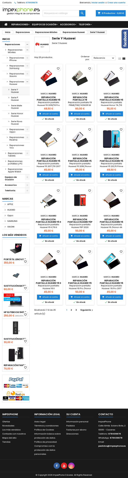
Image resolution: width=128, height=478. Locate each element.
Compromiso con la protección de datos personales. (44, 450)
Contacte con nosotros (14, 433)
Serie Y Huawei (15, 91)
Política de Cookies (44, 429)
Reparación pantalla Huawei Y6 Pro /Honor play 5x (80, 283)
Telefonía (84, 24)
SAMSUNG (12, 221)
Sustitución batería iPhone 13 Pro (16, 286)
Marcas (7, 199)
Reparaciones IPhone (17, 59)
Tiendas (6, 441)
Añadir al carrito (48, 113)
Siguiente (87, 309)
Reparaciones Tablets (15, 154)
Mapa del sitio (9, 437)
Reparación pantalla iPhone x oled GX (16, 365)
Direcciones (72, 433)
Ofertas (6, 421)
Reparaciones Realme (17, 138)
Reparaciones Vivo (17, 146)
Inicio (6, 39)
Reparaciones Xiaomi (17, 75)
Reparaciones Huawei (17, 83)
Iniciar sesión (98, 2)
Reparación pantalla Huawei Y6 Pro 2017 (111, 283)
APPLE (10, 204)
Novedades (8, 425)
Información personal (77, 421)
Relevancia (104, 58)
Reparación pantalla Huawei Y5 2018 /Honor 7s (80, 161)
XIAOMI (10, 226)
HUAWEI (11, 209)
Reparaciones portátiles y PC (15, 162)
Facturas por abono (76, 429)
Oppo (10, 215)
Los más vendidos (14, 235)
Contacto (7, 2)
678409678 (31, 2)
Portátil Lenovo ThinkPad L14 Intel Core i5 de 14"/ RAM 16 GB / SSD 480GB (16, 259)
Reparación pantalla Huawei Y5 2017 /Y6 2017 (48, 161)
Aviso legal (39, 421)
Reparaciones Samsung (17, 67)
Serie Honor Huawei (17, 114)
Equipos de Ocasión (44, 24)
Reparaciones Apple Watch (15, 170)
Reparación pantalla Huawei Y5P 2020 (80, 222)
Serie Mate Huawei (16, 106)
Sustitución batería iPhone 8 (16, 339)
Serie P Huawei (15, 99)
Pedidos (70, 425)
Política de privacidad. (45, 441)
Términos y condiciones (46, 425)
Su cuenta (73, 414)
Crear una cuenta (116, 2)
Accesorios (67, 24)
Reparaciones (19, 24)
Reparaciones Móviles (15, 51)
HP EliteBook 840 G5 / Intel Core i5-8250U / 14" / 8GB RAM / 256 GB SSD (16, 312)
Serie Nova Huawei (16, 122)
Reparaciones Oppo (17, 130)
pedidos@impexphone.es (112, 445)
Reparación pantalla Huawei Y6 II (48, 282)
